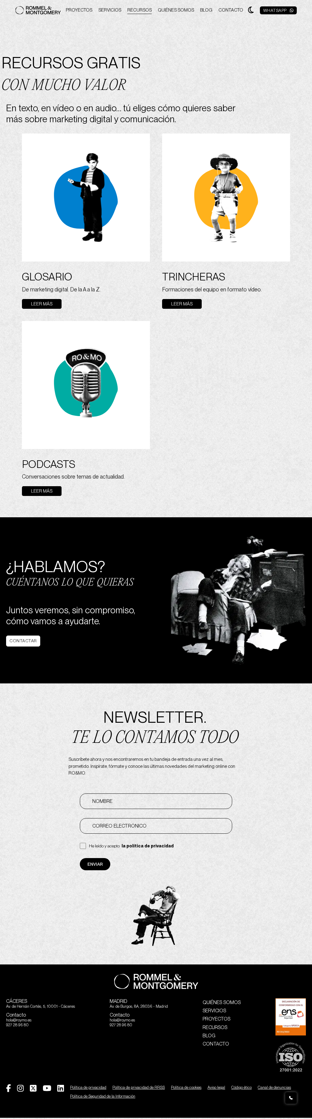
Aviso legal (216, 1087)
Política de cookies (186, 1087)
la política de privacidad (148, 845)
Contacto (230, 10)
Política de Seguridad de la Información (102, 1096)
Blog (206, 10)
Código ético (241, 1087)
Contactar (23, 640)
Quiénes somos (176, 10)
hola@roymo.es (18, 1020)
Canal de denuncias (274, 1087)
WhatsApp (275, 10)
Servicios (109, 10)
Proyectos (79, 10)
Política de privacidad (88, 1087)
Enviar (95, 864)
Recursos (139, 10)
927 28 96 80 (17, 1025)
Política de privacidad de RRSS (138, 1087)
